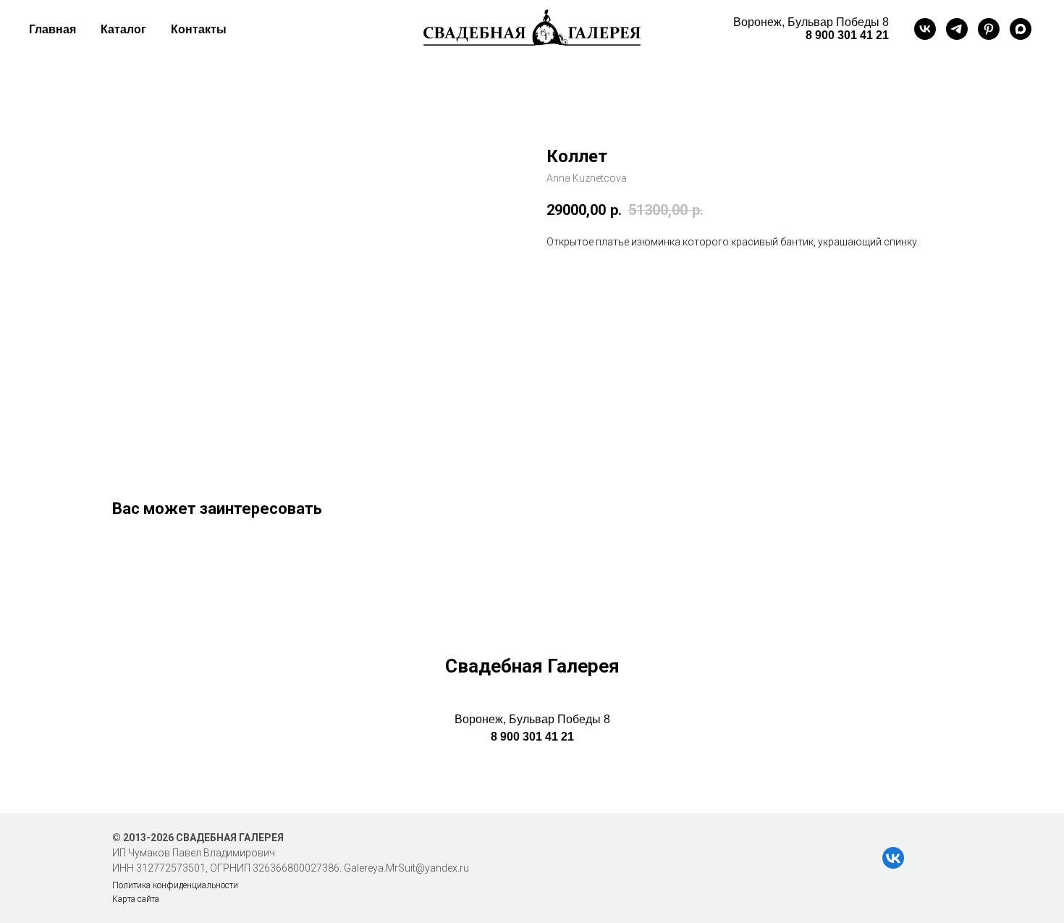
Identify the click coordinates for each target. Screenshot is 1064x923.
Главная (52, 29)
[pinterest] (989, 29)
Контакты (199, 29)
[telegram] (957, 29)
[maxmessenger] (1020, 29)
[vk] (925, 29)
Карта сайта (135, 899)
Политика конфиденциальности (175, 885)
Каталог (123, 29)
